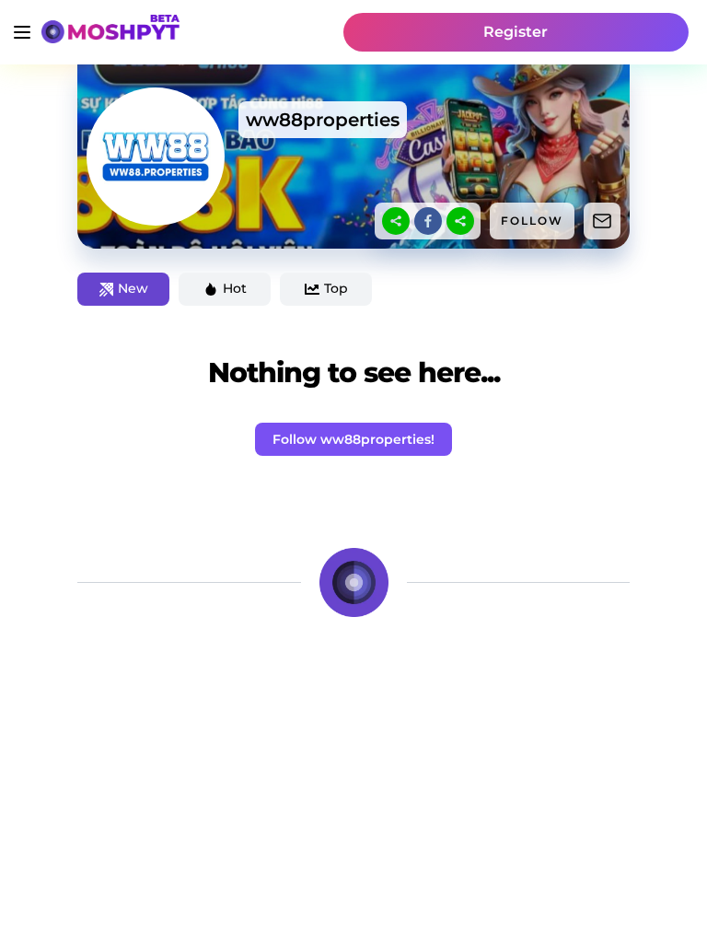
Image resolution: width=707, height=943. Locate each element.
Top (336, 288)
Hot (235, 288)
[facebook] (428, 221)
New (133, 288)
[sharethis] (396, 221)
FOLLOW (532, 220)
